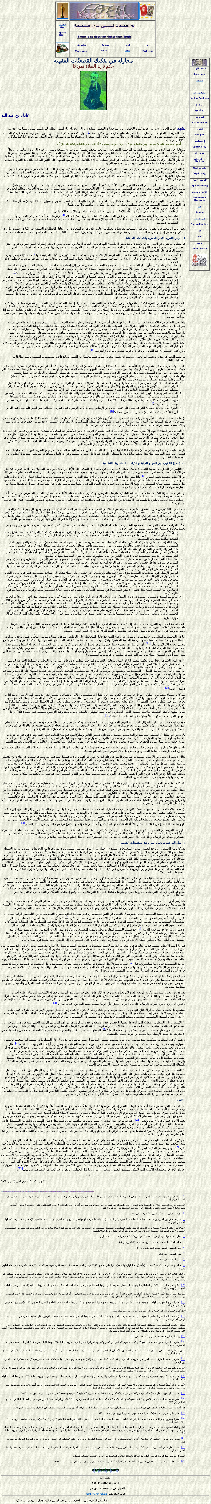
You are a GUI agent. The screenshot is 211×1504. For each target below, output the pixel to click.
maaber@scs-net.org (96, 1494)
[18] (54, 1002)
